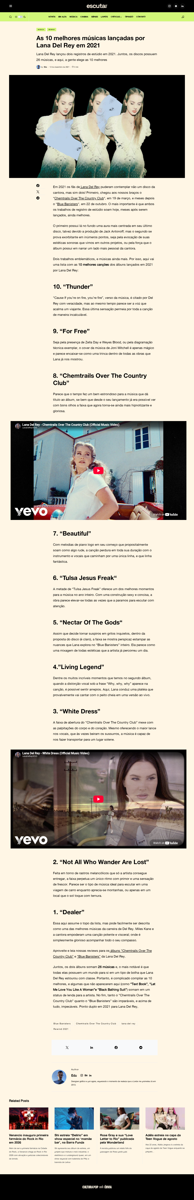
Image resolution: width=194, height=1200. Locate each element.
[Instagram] (169, 6)
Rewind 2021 (61, 1029)
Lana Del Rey (90, 187)
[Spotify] (176, 6)
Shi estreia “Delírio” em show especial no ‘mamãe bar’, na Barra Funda (73, 1138)
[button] (10, 6)
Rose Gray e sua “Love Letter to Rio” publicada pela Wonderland (117, 1138)
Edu (74, 1075)
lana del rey (128, 1023)
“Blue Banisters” (88, 956)
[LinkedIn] (182, 6)
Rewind (52, 29)
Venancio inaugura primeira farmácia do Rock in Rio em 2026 (28, 1138)
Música (41, 29)
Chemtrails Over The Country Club (79, 198)
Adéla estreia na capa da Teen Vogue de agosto (163, 1136)
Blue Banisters (67, 204)
